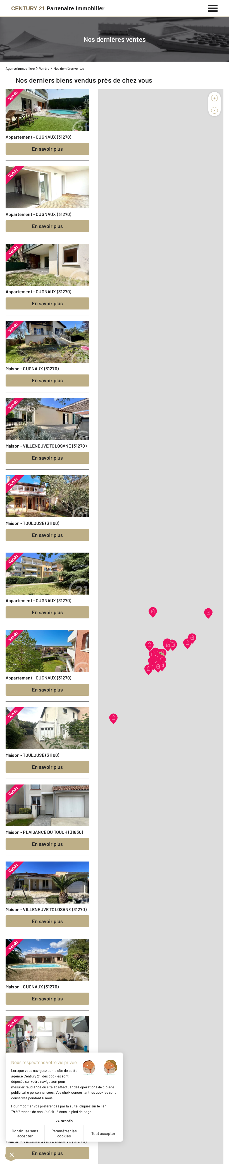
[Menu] (213, 7)
